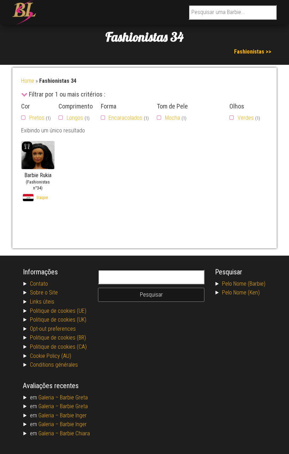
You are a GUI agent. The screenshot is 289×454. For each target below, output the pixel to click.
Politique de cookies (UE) (58, 310)
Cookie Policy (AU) (50, 356)
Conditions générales (54, 364)
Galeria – (49, 397)
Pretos (36, 117)
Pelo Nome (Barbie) (243, 283)
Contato (39, 283)
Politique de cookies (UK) (58, 319)
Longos (75, 117)
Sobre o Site (44, 292)
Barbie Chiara (75, 433)
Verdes (246, 117)
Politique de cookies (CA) (58, 346)
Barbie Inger (73, 415)
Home (27, 80)
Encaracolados (125, 117)
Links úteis (42, 301)
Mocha (172, 117)
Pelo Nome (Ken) (241, 292)
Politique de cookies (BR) (58, 337)
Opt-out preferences (53, 328)
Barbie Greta (74, 397)
